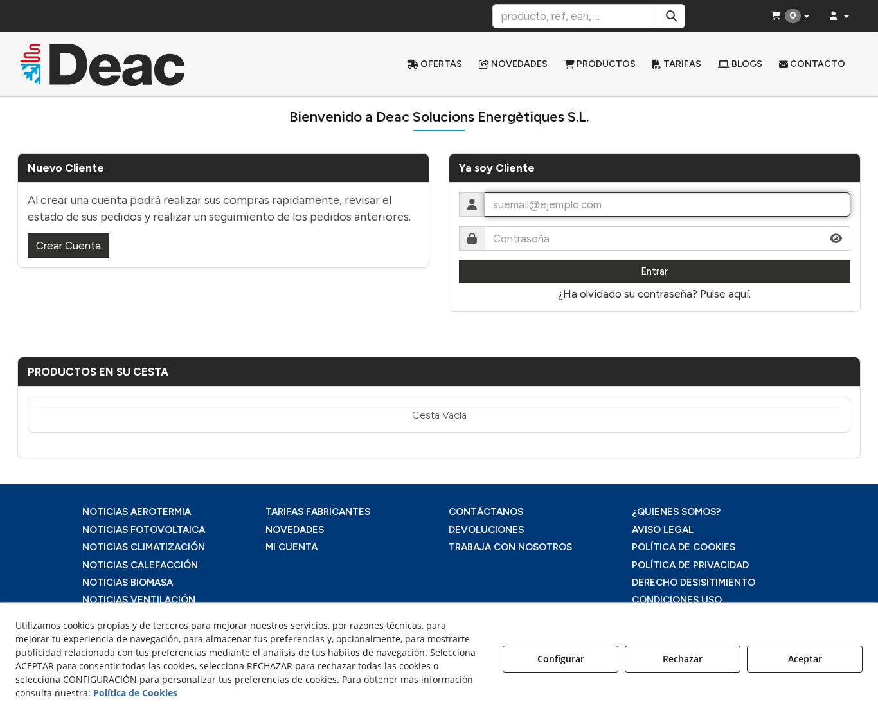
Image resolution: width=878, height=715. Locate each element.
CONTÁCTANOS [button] (486, 512)
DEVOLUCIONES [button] (486, 530)
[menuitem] (434, 64)
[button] (117, 64)
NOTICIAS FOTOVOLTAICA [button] (143, 530)
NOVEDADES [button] (294, 530)
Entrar (654, 271)
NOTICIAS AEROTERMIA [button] (136, 512)
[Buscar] (671, 16)
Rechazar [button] (683, 659)
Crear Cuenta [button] (68, 245)
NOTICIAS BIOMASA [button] (127, 582)
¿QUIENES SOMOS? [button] (676, 512)
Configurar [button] (560, 659)
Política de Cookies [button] (135, 693)
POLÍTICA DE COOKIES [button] (683, 547)
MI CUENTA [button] (291, 547)
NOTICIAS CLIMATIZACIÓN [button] (143, 547)
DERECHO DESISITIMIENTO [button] (693, 582)
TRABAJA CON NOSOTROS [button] (510, 547)
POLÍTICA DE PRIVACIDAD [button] (690, 565)
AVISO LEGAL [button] (663, 530)
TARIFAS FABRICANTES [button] (317, 512)
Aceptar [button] (805, 659)
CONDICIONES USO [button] (677, 600)
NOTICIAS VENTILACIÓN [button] (138, 600)
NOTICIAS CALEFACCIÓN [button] (140, 565)
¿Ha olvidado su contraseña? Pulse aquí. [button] (654, 293)
